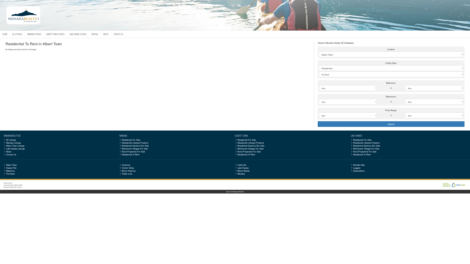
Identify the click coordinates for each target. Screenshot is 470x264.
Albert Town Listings (15, 145)
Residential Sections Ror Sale (135, 145)
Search (391, 124)
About (105, 34)
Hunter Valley (128, 167)
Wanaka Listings (13, 142)
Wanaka (34, 34)
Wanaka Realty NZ (23, 15)
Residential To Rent (130, 154)
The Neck (10, 173)
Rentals (95, 34)
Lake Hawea (78, 34)
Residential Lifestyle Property (135, 142)
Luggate (356, 167)
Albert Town (55, 34)
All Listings (17, 34)
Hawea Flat (11, 167)
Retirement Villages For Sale (135, 148)
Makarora (10, 170)
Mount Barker (243, 170)
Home (4, 34)
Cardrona (126, 164)
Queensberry (359, 170)
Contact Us (118, 34)
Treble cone (127, 173)
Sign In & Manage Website (235, 192)
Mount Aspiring (128, 170)
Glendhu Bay (359, 164)
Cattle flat (241, 164)
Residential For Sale (131, 139)
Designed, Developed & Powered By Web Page (451, 185)
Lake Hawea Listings (15, 148)
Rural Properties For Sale (133, 151)
